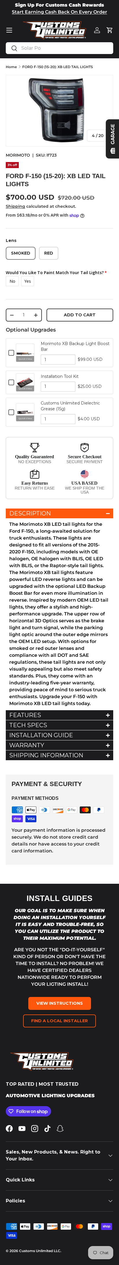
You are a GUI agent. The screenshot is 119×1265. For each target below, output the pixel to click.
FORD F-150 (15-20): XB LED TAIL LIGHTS (57, 67)
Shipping (15, 206)
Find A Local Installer (59, 1020)
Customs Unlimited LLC (39, 1251)
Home (11, 67)
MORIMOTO (18, 155)
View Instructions (59, 1003)
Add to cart (80, 314)
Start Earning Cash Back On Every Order (59, 12)
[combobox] (59, 48)
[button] (109, 30)
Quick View (25, 358)
